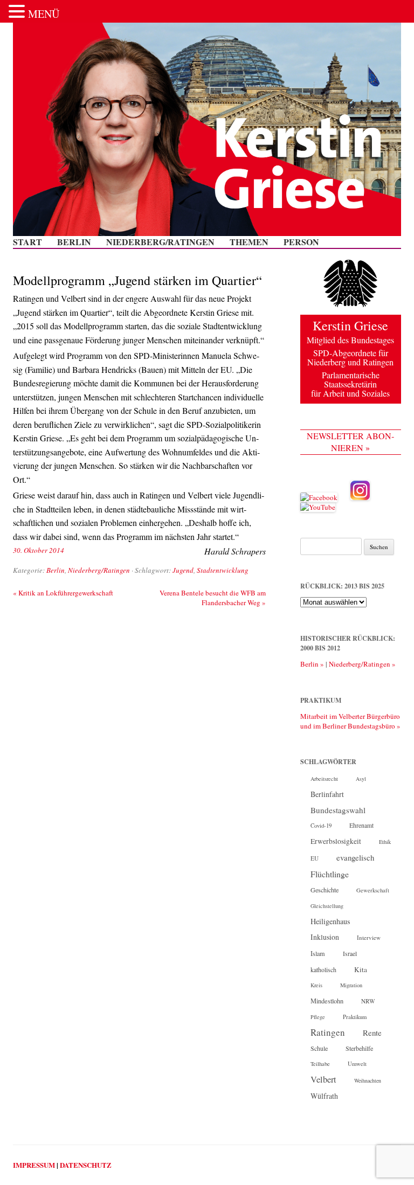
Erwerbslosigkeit (335, 841)
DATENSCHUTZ (86, 1165)
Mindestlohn (326, 1000)
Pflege (317, 1017)
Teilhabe (320, 1064)
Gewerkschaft (372, 890)
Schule (319, 1048)
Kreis (316, 985)
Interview (369, 937)
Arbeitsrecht (324, 778)
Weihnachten (367, 1080)
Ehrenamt (361, 825)
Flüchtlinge (329, 873)
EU (314, 858)
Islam (317, 953)
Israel (350, 954)
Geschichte (324, 889)
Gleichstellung (326, 906)
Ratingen (327, 1032)
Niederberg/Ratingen (160, 242)
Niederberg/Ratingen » (362, 664)
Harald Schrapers (235, 551)
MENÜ (43, 13)
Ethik (385, 842)
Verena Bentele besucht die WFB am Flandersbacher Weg (213, 597)
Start (27, 242)
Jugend (183, 570)
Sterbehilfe (359, 1048)
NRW (368, 1001)
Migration (351, 985)
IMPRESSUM (34, 1165)
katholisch (323, 969)
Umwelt (357, 1064)
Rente (372, 1032)
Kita (360, 969)
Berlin (74, 242)
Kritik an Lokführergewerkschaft (63, 593)
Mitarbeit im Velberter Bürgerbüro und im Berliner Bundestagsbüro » (350, 721)
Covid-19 (321, 825)
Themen (249, 242)
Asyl (361, 778)
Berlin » (312, 664)
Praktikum (355, 1017)
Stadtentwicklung (223, 570)
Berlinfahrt (327, 794)
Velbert (323, 1079)
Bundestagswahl (337, 810)
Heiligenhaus (330, 921)
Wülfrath (324, 1096)
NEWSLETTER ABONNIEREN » (350, 441)
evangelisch (355, 857)
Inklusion (324, 937)
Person (301, 242)
